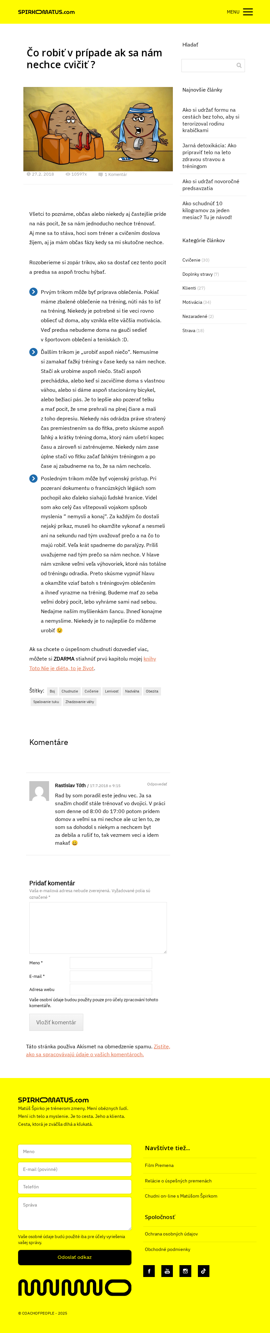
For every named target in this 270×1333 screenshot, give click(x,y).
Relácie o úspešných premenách (178, 1181)
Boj (52, 691)
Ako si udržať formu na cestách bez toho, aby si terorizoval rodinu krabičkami (210, 120)
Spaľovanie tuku (46, 701)
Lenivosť (112, 691)
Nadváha (132, 691)
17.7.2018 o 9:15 (105, 785)
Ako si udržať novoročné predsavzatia (210, 184)
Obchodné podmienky (167, 1249)
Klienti (189, 288)
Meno (36, 963)
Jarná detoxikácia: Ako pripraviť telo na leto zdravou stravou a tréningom (209, 155)
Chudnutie (70, 691)
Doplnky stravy (197, 274)
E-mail (37, 976)
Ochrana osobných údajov (171, 1234)
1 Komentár (116, 174)
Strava (188, 330)
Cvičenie (91, 691)
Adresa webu (41, 989)
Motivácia (192, 302)
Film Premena (159, 1165)
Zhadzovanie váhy (80, 701)
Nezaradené (194, 316)
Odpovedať (157, 783)
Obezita (152, 691)
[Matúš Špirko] (46, 12)
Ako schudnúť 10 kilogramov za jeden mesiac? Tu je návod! (207, 210)
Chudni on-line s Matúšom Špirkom (181, 1196)
